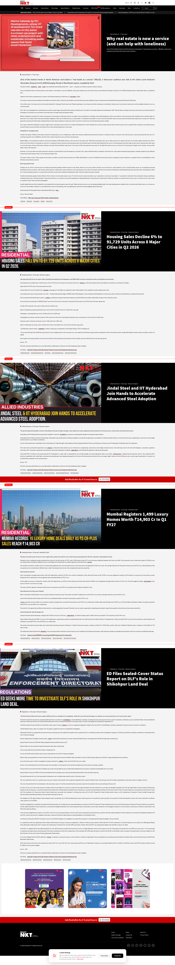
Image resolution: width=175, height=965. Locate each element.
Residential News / (115, 232)
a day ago (124, 232)
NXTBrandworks (105, 8)
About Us (143, 932)
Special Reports (65, 8)
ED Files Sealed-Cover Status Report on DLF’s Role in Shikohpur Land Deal (117, 12)
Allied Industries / (115, 383)
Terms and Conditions (117, 937)
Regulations (25, 712)
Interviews (122, 8)
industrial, (34, 86)
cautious (47, 297)
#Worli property (36, 638)
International (44, 8)
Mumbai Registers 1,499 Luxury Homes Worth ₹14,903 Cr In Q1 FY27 (71, 12)
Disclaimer (129, 937)
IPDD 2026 (94, 8)
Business (35, 8)
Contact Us (129, 935)
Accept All (117, 955)
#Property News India (26, 860)
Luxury (23, 602)
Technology (54, 8)
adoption (49, 448)
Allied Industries (26, 426)
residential (41, 328)
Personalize (104, 955)
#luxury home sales (57, 638)
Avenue (64, 725)
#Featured (29, 201)
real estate (73, 96)
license (49, 837)
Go (155, 8)
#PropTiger (47, 353)
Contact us (137, 8)
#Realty (43, 201)
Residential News (27, 275)
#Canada (23, 201)
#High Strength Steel (37, 473)
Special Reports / (115, 34)
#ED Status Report (47, 860)
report (50, 738)
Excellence (63, 434)
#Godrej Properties (25, 638)
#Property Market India (70, 353)
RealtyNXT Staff (133, 509)
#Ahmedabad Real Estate (37, 353)
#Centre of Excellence (49, 473)
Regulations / (114, 669)
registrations (70, 615)
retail (39, 86)
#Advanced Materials (26, 473)
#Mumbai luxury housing (70, 638)
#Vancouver (49, 201)
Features (27, 8)
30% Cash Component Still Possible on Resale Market (43, 198)
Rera (129, 8)
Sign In (127, 2)
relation (60, 761)
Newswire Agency (134, 232)
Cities (114, 8)
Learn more (80, 959)
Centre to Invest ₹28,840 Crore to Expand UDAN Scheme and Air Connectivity (49, 635)
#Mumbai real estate (46, 638)
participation (147, 581)
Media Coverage (116, 935)
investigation (67, 719)
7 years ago (123, 34)
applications (74, 450)
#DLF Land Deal (66, 860)
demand (82, 283)
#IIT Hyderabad (74, 473)
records (89, 562)
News (127, 932)
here (57, 190)
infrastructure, (117, 454)
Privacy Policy (144, 935)
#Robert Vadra (57, 860)
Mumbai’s (43, 631)
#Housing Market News (57, 353)
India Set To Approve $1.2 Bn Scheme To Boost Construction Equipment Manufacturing (52, 350)
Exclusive (85, 8)
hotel (43, 86)
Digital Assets (76, 8)
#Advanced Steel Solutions (62, 473)
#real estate (36, 201)
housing (45, 290)
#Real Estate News (25, 353)
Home (113, 932)
